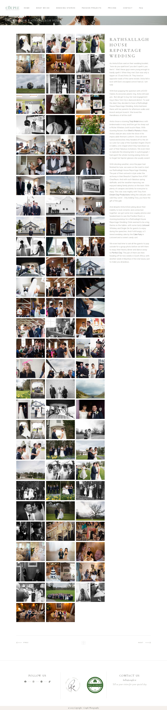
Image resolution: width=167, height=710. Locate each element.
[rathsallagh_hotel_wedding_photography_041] (30, 328)
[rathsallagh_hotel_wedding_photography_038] (30, 348)
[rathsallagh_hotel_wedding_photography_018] (60, 205)
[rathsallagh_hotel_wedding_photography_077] (60, 612)
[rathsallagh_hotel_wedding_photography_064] (90, 510)
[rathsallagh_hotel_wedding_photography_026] (30, 246)
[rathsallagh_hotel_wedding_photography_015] (90, 165)
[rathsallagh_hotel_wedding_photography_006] (30, 104)
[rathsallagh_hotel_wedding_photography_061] (90, 450)
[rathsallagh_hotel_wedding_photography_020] (90, 185)
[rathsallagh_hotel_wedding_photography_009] (60, 124)
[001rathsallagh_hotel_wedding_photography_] (30, 43)
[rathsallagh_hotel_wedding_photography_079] (90, 592)
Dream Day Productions (120, 195)
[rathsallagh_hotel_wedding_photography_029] (90, 266)
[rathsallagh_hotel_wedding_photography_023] (30, 226)
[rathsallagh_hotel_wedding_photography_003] (90, 83)
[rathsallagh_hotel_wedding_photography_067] (30, 551)
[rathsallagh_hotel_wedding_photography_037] (60, 348)
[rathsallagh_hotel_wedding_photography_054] (90, 429)
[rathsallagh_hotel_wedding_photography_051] (30, 388)
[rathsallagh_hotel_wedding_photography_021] (60, 185)
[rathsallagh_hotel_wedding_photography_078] (30, 612)
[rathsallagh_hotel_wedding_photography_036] (60, 307)
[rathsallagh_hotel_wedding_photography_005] (90, 104)
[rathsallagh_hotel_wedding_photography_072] (30, 531)
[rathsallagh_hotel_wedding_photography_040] (60, 328)
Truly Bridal (134, 121)
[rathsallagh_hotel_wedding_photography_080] (60, 592)
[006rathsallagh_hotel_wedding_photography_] (90, 63)
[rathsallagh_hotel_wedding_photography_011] (30, 144)
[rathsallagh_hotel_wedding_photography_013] (30, 165)
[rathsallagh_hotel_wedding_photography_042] (90, 348)
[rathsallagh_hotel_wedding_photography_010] (90, 145)
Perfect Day (117, 253)
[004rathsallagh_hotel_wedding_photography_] (30, 63)
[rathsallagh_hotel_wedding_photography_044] (30, 368)
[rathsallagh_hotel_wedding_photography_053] (30, 429)
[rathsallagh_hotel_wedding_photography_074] (30, 571)
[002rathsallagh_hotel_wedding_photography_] (60, 43)
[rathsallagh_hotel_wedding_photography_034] (30, 307)
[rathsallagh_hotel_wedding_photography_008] (30, 124)
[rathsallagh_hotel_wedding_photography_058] (60, 490)
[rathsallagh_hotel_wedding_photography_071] (90, 571)
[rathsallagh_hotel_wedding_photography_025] (60, 246)
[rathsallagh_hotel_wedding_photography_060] (90, 470)
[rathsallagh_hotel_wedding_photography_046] (60, 388)
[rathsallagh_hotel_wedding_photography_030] (60, 266)
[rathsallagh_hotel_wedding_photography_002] (60, 83)
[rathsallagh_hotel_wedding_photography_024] (90, 226)
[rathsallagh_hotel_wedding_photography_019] (30, 205)
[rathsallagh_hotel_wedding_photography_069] (60, 571)
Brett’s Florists (134, 130)
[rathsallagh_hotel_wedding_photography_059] (30, 490)
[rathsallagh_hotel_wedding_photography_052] (60, 429)
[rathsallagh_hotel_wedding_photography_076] (30, 592)
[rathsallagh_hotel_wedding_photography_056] (60, 449)
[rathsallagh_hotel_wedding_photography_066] (30, 470)
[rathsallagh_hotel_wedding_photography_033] (90, 287)
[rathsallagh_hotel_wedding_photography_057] (90, 490)
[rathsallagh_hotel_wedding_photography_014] (60, 165)
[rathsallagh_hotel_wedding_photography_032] (60, 287)
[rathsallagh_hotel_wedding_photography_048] (30, 409)
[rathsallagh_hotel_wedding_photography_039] (90, 328)
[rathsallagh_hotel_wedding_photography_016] (30, 185)
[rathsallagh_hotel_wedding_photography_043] (60, 368)
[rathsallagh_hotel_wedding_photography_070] (60, 551)
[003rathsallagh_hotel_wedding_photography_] (90, 43)
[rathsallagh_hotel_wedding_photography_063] (60, 510)
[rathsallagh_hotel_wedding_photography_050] (90, 388)
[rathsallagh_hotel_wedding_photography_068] (60, 531)
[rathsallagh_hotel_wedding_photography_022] (60, 226)
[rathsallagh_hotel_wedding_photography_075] (90, 551)
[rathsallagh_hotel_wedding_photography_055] (30, 449)
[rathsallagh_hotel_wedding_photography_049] (60, 409)
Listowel (145, 225)
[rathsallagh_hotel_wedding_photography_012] (60, 144)
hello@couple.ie (129, 680)
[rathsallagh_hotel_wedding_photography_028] (30, 266)
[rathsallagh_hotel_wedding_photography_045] (90, 368)
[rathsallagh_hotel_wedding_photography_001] (30, 84)
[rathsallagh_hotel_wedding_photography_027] (30, 287)
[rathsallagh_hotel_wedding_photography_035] (90, 307)
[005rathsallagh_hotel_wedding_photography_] (60, 63)
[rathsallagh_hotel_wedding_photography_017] (90, 205)
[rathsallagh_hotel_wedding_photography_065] (60, 470)
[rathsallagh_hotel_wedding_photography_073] (90, 531)
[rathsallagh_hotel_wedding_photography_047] (90, 409)
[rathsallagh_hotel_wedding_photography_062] (30, 510)
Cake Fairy (137, 234)
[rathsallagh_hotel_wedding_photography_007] (90, 124)
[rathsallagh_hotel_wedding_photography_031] (90, 246)
